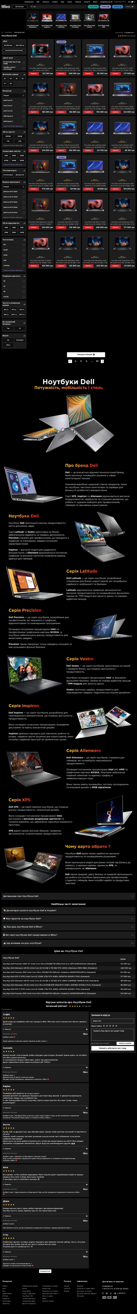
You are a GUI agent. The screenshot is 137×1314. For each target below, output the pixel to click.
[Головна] (2, 32)
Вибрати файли (125, 1043)
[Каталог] (20, 6)
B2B (38, 2)
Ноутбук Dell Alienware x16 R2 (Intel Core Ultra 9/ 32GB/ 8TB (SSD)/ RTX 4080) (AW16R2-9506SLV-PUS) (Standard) (40, 185)
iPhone (5, 1286)
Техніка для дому (28, 1301)
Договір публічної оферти (86, 1293)
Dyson (24, 1288)
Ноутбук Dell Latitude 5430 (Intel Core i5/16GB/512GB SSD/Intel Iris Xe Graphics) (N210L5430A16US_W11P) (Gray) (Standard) (95, 185)
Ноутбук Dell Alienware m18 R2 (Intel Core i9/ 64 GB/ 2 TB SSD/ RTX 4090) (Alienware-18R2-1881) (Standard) (95, 262)
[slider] (4, 50)
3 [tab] (96, 64)
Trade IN (67, 1288)
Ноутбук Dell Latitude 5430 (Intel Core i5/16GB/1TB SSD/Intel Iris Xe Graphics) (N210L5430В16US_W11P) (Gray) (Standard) (122, 146)
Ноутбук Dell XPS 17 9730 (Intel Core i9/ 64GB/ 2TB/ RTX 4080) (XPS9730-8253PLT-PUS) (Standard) (95, 108)
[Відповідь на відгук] (87, 1029)
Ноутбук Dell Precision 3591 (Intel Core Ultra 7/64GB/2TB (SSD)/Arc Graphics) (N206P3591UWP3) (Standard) (68, 146)
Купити (34, 73)
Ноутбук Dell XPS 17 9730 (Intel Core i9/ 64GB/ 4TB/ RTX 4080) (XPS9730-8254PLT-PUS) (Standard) (68, 223)
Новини (66, 1291)
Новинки (78, 2)
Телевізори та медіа (49, 1286)
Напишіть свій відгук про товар (112, 1048)
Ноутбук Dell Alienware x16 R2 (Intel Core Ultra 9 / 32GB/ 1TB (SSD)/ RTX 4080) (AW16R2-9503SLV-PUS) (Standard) (41, 223)
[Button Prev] (30, 52)
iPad (4, 1288)
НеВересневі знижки (30, 1286)
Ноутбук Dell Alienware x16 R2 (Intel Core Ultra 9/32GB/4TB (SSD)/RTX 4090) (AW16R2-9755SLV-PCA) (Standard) (68, 108)
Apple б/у (6, 1303)
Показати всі (45, 1271)
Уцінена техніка (48, 1301)
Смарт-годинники (29, 1293)
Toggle (131, 2)
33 (97, 361)
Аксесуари (6, 1301)
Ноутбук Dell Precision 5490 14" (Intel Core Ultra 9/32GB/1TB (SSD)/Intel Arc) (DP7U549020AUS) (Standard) (41, 69)
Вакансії (87, 2)
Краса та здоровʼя (29, 1303)
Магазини (46, 2)
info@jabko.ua (107, 1286)
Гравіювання (28, 2)
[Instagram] (103, 1293)
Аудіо (44, 1298)
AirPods (5, 1296)
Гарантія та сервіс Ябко (86, 1288)
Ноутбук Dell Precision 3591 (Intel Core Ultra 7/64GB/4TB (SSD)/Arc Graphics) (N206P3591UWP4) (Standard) (122, 108)
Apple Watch (7, 1293)
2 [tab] (40, 64)
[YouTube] (107, 1293)
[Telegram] (115, 1293)
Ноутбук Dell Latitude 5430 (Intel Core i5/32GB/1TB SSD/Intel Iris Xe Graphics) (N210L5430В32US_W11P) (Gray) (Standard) (95, 146)
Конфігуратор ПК (106, 2)
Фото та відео (47, 1296)
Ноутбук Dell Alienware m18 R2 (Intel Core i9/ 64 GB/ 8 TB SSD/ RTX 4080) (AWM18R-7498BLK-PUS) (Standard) (41, 146)
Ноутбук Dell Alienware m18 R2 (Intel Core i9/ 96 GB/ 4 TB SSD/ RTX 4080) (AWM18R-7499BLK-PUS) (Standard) (122, 262)
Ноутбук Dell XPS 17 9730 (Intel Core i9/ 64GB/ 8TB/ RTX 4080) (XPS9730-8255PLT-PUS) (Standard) (95, 223)
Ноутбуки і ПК (27, 1296)
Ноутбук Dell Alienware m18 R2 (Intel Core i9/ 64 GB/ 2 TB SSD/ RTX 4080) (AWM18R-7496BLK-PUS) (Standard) (122, 223)
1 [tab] (39, 64)
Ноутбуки (8, 32)
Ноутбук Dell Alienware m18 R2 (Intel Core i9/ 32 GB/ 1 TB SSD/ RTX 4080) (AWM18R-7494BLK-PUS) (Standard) (68, 262)
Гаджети (6, 1298)
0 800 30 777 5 (120, 2)
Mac (4, 1291)
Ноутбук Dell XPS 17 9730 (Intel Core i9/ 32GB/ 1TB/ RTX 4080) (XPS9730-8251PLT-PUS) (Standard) (40, 262)
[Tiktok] (111, 1293)
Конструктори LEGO (49, 1293)
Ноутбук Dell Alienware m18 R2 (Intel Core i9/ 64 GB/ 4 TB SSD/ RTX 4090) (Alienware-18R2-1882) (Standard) (68, 69)
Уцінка (69, 2)
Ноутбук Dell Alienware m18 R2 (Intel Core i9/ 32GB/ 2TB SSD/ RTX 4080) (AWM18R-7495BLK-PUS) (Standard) (122, 185)
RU (134, 2)
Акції (62, 2)
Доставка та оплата (84, 1291)
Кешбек (55, 2)
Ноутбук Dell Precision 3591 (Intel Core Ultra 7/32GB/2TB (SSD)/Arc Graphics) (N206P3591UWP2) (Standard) (95, 69)
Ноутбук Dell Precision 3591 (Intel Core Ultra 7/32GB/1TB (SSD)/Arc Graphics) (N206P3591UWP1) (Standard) (68, 185)
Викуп (95, 2)
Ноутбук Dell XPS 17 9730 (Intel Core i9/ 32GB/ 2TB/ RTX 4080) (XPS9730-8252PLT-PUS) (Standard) (122, 69)
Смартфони (26, 1291)
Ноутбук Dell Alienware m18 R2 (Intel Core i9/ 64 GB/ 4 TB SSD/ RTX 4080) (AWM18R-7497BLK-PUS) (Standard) (41, 108)
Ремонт (66, 1286)
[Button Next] (51, 52)
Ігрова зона (46, 1288)
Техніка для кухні (28, 1298)
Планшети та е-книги (50, 1291)
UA (129, 2)
